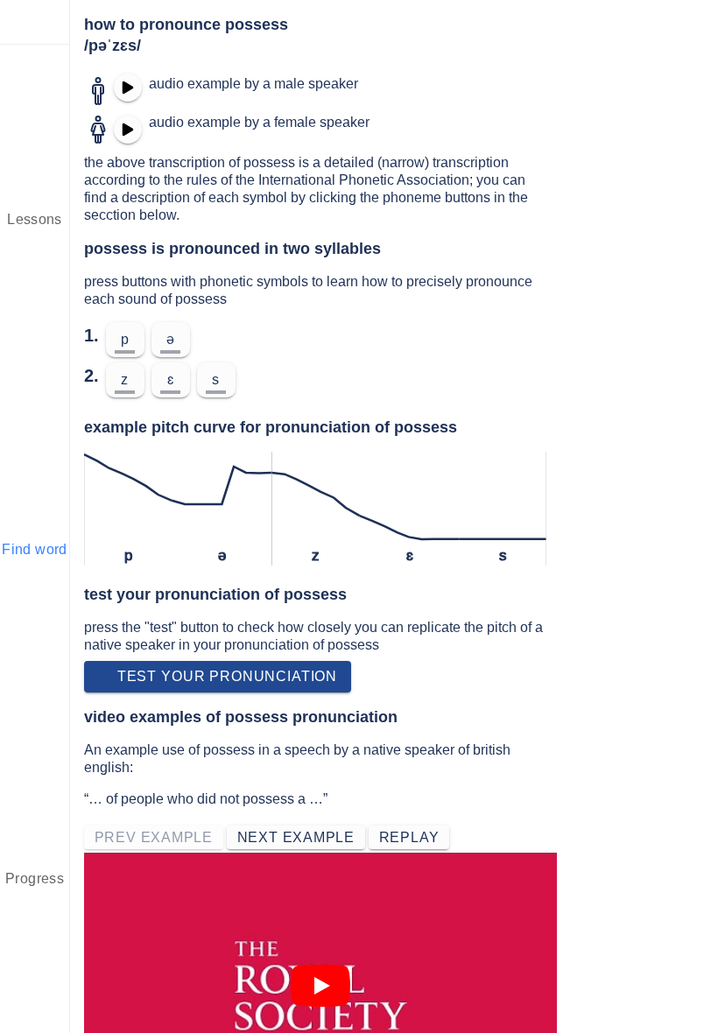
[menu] (35, 22)
